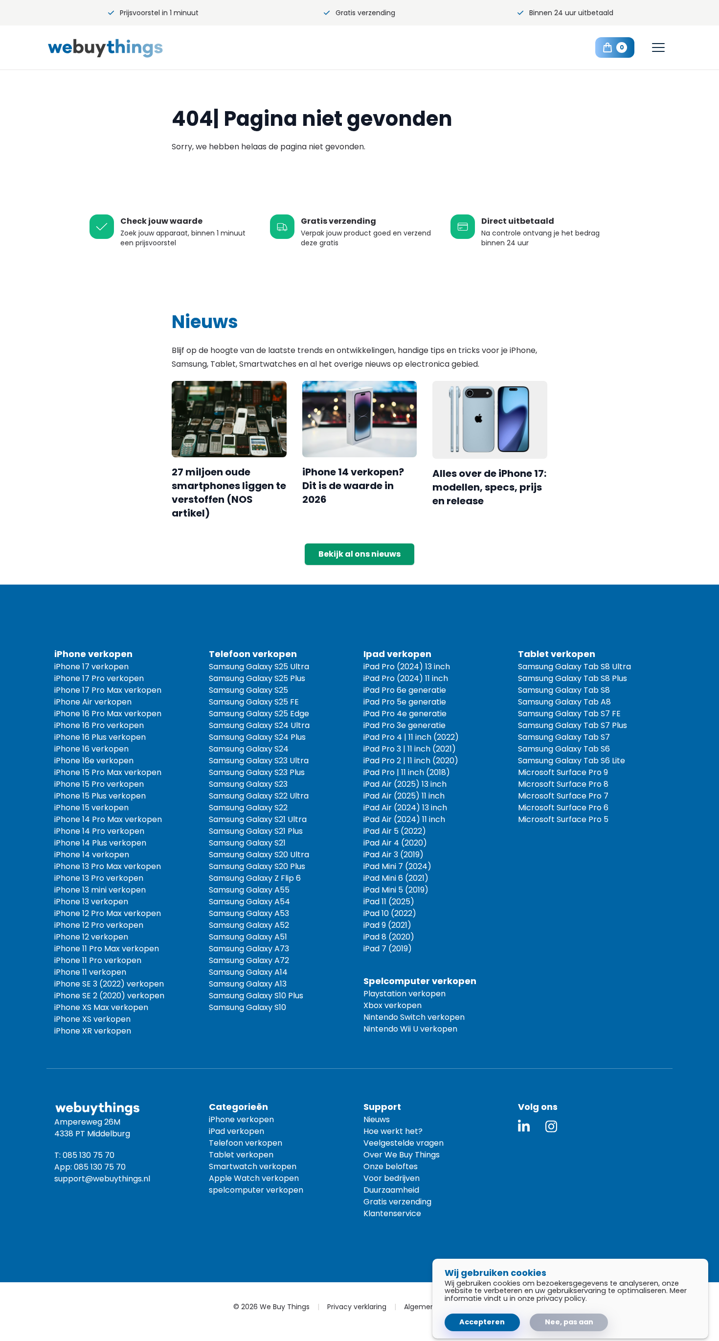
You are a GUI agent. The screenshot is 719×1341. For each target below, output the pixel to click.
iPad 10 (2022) (389, 913)
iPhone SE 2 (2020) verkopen (109, 995)
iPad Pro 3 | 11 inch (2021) (409, 748)
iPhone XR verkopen (92, 1030)
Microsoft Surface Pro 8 (563, 784)
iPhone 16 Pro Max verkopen (107, 713)
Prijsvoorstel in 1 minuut (159, 13)
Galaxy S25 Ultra (259, 666)
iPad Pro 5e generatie (404, 701)
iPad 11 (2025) (388, 901)
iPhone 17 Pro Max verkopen (107, 690)
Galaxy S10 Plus (256, 995)
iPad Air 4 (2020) (395, 842)
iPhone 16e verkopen (94, 760)
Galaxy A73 (249, 948)
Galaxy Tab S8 (564, 690)
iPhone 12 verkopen (91, 936)
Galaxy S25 (248, 690)
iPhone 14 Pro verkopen (99, 831)
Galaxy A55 (249, 889)
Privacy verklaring (356, 1307)
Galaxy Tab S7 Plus (572, 725)
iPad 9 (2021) (387, 925)
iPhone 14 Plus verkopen (100, 842)
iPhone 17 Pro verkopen (99, 678)
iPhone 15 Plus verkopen (100, 795)
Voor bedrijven (391, 1178)
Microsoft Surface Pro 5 (563, 819)
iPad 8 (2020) (388, 936)
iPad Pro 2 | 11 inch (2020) (410, 760)
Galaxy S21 (247, 842)
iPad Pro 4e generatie (405, 713)
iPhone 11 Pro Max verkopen (106, 948)
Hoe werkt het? (393, 1131)
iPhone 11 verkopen (90, 972)
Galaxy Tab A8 (564, 701)
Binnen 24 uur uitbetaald (571, 13)
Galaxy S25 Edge (259, 713)
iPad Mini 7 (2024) (397, 866)
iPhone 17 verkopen (91, 666)
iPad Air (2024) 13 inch (405, 807)
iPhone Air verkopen (93, 701)
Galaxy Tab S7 (564, 737)
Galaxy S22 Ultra (259, 795)
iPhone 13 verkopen (91, 901)
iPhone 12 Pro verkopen (98, 925)
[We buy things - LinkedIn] (524, 1126)
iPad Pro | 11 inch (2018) (406, 772)
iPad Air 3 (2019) (393, 854)
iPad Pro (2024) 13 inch (406, 666)
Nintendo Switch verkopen (414, 1017)
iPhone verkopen (241, 1119)
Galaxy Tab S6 (564, 748)
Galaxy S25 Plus (257, 678)
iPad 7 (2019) (387, 948)
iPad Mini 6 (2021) (395, 878)
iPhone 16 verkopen (91, 748)
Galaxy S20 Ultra (259, 854)
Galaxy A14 (248, 972)
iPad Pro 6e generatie (404, 690)
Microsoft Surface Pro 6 (563, 807)
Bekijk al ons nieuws (359, 554)
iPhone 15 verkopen (91, 807)
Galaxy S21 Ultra (258, 819)
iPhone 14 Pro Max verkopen (108, 819)
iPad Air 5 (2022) (394, 831)
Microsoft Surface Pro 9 (563, 772)
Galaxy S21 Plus (256, 831)
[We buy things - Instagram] (551, 1126)
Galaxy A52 (249, 925)
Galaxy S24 (249, 748)
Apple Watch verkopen (254, 1178)
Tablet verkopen (241, 1154)
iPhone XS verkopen (92, 1019)
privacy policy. (562, 1298)
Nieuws (376, 1119)
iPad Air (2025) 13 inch (405, 784)
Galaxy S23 (248, 784)
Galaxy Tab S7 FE (569, 713)
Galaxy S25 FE (254, 701)
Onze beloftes (390, 1166)
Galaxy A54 (249, 901)
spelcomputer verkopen (256, 1190)
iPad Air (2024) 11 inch (404, 819)
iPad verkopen (236, 1131)
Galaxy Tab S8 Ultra (574, 666)
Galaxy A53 (249, 913)
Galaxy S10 (247, 1007)
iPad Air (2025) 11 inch (404, 795)
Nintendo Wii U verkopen (410, 1029)
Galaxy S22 (248, 807)
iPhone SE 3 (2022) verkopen (109, 983)
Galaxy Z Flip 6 (255, 878)
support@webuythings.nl (102, 1178)
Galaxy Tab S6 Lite (571, 760)
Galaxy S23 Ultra (259, 760)
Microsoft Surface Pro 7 (563, 795)
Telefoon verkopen (245, 1143)
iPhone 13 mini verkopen (100, 889)
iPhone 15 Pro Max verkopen (107, 772)
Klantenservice (392, 1213)
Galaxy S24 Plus (257, 737)
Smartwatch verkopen (252, 1166)
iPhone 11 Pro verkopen (97, 960)
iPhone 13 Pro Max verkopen (107, 866)
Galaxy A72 (249, 960)
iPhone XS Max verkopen (101, 1007)
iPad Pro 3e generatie (404, 725)
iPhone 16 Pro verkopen (99, 725)
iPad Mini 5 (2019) (395, 889)
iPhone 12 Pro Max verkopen (107, 913)
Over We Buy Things (401, 1154)
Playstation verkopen (404, 993)
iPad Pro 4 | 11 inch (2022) (411, 737)
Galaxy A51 (248, 936)
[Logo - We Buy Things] (124, 48)
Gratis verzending (365, 13)
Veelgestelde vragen (403, 1143)
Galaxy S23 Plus (257, 772)
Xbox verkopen (392, 1005)
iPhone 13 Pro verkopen (98, 878)
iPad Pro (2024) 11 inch (405, 678)
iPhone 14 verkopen (91, 854)
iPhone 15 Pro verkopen (99, 784)
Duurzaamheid (391, 1190)
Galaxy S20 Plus (257, 866)
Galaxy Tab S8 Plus (572, 678)
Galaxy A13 (248, 983)
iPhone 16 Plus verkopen (100, 737)
